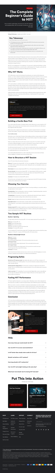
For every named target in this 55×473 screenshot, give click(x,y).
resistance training (39, 261)
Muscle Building (6, 424)
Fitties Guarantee (22, 418)
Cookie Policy (10, 464)
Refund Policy (21, 424)
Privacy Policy (5, 464)
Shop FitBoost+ (16, 115)
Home (9, 32)
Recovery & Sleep (6, 434)
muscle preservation (15, 90)
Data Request (5, 465)
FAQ (20, 437)
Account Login (22, 426)
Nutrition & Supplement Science (13, 423)
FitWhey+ (10, 288)
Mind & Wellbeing (14, 436)
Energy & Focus (6, 431)
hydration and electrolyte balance (20, 290)
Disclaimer (23, 464)
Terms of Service (17, 464)
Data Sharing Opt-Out (12, 465)
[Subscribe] (51, 421)
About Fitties (29, 418)
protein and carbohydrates (31, 285)
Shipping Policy (22, 421)
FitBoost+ (21, 292)
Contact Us (29, 425)
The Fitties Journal (14, 418)
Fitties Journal (13, 32)
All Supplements (6, 418)
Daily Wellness (5, 437)
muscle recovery (32, 286)
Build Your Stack (6, 439)
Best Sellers (5, 421)
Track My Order (22, 429)
